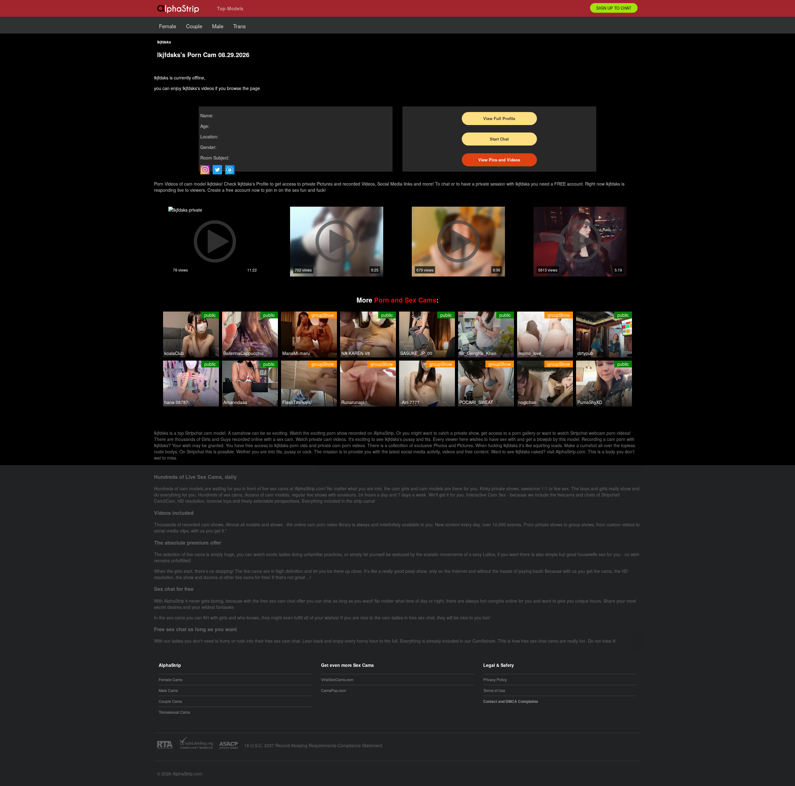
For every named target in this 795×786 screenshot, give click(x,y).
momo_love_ (531, 353)
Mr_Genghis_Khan (477, 353)
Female (167, 26)
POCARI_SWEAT (476, 402)
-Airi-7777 (410, 402)
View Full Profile (499, 118)
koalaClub (174, 353)
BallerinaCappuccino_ (244, 353)
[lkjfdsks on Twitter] (219, 169)
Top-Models (230, 8)
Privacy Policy (495, 679)
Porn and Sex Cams (405, 299)
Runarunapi (352, 402)
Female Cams (170, 679)
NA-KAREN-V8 (355, 353)
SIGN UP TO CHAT (613, 8)
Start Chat (499, 139)
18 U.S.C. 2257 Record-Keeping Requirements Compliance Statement (313, 745)
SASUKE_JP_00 (416, 353)
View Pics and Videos (499, 160)
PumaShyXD (589, 402)
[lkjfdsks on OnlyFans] (231, 169)
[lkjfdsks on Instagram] (206, 169)
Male (217, 26)
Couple (194, 26)
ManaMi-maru (296, 353)
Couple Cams (170, 701)
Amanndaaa (235, 402)
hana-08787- (177, 402)
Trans (239, 26)
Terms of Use (494, 690)
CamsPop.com (333, 690)
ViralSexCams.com (337, 679)
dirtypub (585, 353)
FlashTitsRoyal (296, 402)
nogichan (527, 402)
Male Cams (168, 690)
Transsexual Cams (174, 712)
